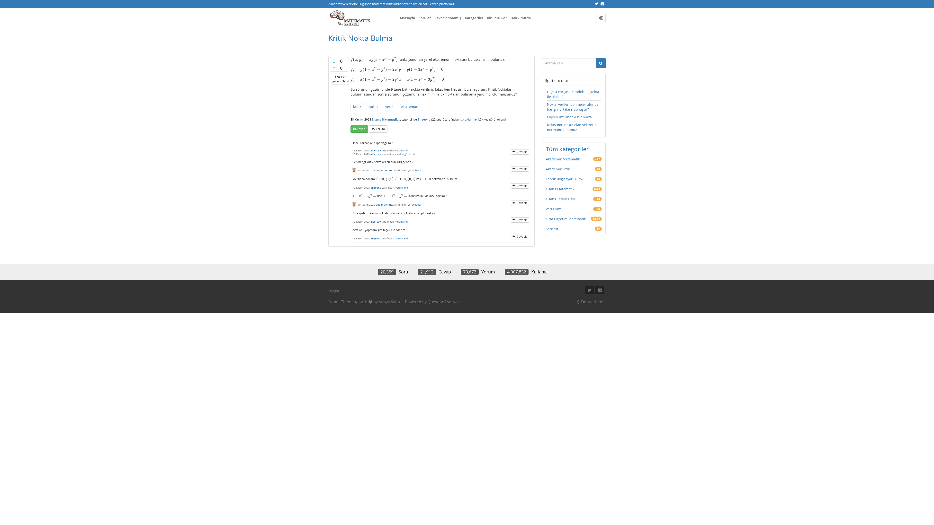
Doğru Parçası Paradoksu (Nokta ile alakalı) (573, 94)
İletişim (333, 291)
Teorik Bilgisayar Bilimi (564, 179)
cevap (361, 129)
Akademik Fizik (558, 169)
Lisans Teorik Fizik (560, 199)
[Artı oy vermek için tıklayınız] (334, 62)
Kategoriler (474, 18)
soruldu (465, 119)
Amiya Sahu (389, 302)
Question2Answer (444, 302)
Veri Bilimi (554, 209)
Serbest (552, 229)
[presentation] (374, 59)
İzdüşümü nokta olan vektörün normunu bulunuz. (572, 127)
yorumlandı (401, 150)
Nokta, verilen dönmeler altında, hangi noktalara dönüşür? (573, 107)
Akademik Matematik (563, 159)
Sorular (425, 18)
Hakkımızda (521, 18)
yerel (389, 106)
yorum (380, 129)
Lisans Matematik (385, 119)
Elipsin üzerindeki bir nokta (569, 117)
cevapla (522, 152)
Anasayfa (407, 18)
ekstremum (410, 106)
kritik (357, 106)
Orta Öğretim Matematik (566, 219)
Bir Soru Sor (497, 18)
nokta (373, 106)
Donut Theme (341, 302)
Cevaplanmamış (447, 18)
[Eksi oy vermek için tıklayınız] (334, 67)
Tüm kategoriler (567, 149)
